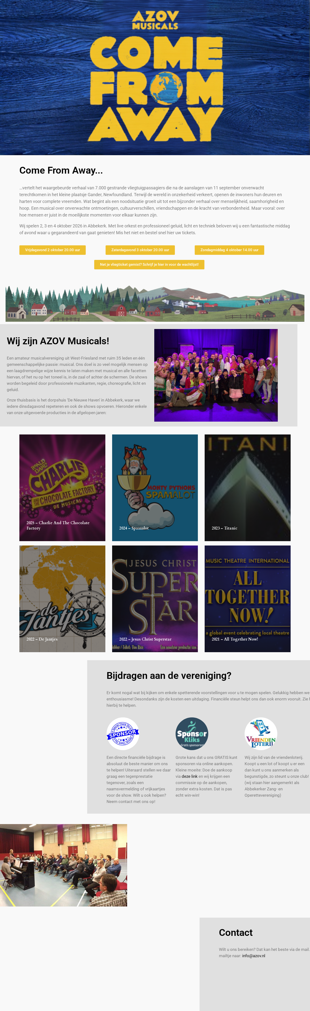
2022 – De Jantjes (42, 639)
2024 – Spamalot (134, 528)
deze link (190, 776)
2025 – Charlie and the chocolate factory (58, 525)
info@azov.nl (253, 955)
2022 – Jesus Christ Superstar (145, 639)
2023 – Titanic (224, 528)
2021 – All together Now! (235, 639)
